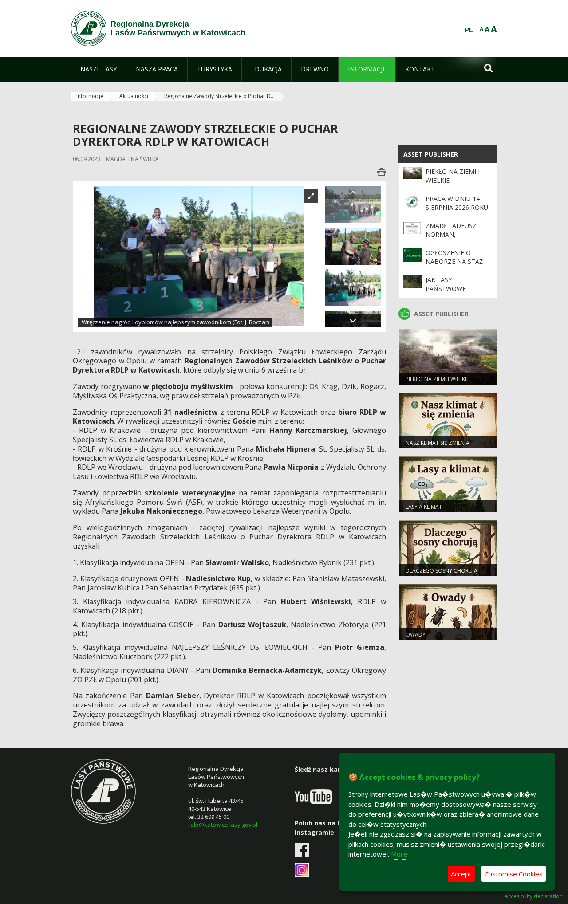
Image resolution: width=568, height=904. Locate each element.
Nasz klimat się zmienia (437, 443)
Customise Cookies (514, 873)
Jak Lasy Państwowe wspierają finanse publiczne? (456, 293)
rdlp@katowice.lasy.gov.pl (222, 825)
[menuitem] (98, 69)
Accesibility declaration (534, 896)
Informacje (89, 96)
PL (469, 30)
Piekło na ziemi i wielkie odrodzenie (437, 382)
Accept (461, 873)
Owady (416, 634)
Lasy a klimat (424, 507)
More (399, 853)
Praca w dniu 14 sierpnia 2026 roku (457, 203)
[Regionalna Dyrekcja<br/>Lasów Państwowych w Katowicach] (88, 28)
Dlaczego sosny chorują (441, 570)
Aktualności (133, 96)
